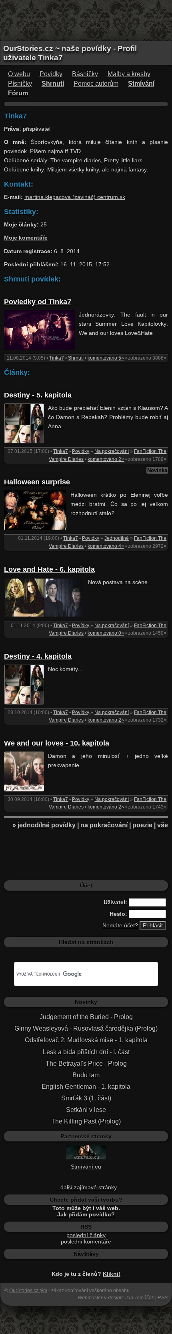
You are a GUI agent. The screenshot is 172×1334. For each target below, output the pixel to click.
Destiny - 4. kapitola (38, 656)
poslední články (86, 1235)
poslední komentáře (86, 1241)
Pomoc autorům (96, 83)
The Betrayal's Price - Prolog (86, 1063)
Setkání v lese (86, 1109)
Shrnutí (76, 358)
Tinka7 (56, 358)
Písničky (20, 83)
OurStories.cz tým (28, 1290)
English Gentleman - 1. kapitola (86, 1086)
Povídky (51, 74)
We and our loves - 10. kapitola (56, 743)
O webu (19, 74)
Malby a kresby (129, 74)
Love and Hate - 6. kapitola (49, 569)
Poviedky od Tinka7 (37, 302)
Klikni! (111, 1274)
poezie (142, 825)
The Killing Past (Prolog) (86, 1121)
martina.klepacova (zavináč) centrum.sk (74, 197)
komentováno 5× (106, 358)
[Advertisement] (86, 20)
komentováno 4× (106, 546)
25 (43, 224)
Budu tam (86, 1075)
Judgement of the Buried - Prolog (86, 1016)
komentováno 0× (106, 633)
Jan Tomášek (139, 1298)
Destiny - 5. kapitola (38, 395)
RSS (163, 1298)
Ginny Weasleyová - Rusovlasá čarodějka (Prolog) (86, 1028)
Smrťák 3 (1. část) (86, 1098)
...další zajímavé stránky (86, 1187)
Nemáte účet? (120, 925)
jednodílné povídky (47, 825)
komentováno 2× (106, 459)
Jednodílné (116, 538)
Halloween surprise (37, 482)
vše (162, 825)
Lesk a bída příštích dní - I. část (86, 1052)
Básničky (85, 74)
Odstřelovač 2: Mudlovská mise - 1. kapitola (86, 1040)
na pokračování (104, 825)
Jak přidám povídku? (86, 1214)
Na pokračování (111, 451)
